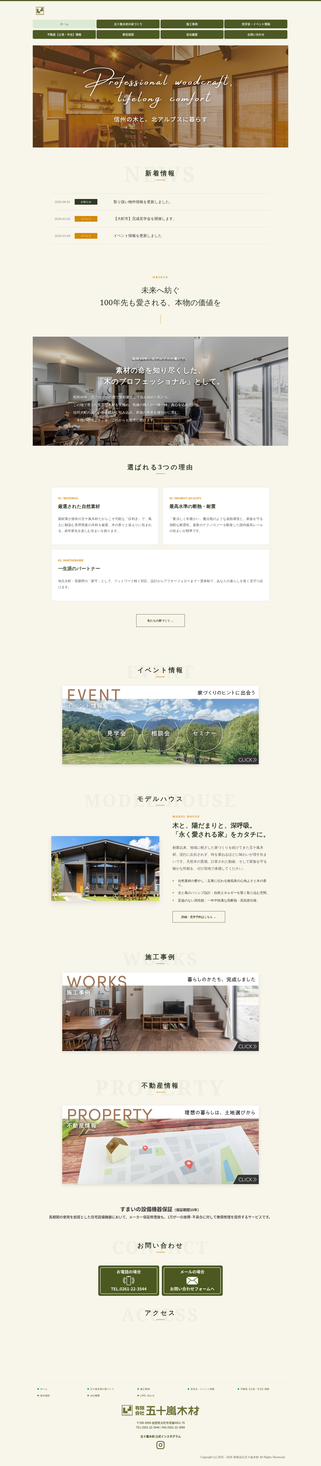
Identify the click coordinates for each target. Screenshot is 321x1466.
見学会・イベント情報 (256, 24)
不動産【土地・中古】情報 (64, 34)
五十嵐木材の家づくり (128, 24)
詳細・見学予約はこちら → (198, 917)
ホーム (64, 24)
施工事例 (192, 24)
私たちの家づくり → (160, 620)
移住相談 (128, 34)
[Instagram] (160, 1446)
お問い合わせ (255, 34)
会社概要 (192, 34)
